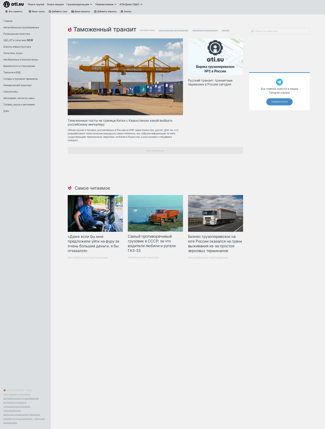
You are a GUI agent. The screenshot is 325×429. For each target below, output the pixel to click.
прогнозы (39, 418)
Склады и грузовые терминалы (20, 78)
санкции (225, 30)
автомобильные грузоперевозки (21, 398)
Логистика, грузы (12, 53)
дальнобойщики (12, 410)
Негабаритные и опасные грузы (20, 59)
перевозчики (10, 422)
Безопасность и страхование (19, 65)
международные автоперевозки (173, 30)
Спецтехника (10, 91)
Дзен (6, 110)
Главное (7, 20)
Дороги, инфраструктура (17, 46)
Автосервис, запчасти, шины (19, 98)
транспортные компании (16, 406)
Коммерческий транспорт (17, 85)
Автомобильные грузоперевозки (21, 27)
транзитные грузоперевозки (205, 30)
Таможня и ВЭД (12, 72)
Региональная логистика (16, 33)
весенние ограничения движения (21, 414)
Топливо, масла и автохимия (19, 104)
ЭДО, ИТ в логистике (14, 40)
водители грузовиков (14, 402)
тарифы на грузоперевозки (18, 418)
